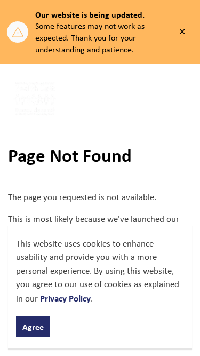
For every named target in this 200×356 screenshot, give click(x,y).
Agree (33, 327)
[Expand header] (184, 98)
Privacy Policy (65, 298)
